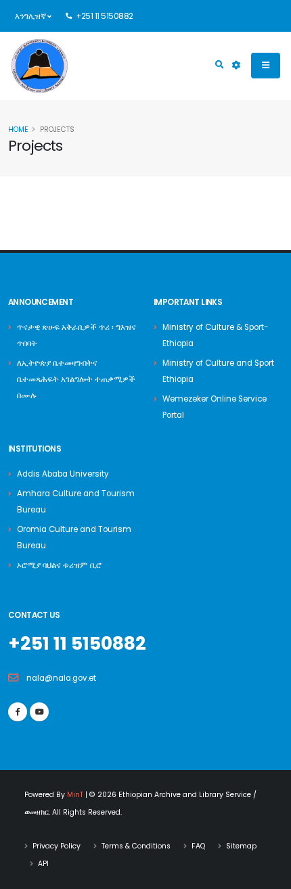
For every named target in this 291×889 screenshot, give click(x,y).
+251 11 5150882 (77, 643)
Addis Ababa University (63, 473)
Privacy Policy (56, 846)
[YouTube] (39, 711)
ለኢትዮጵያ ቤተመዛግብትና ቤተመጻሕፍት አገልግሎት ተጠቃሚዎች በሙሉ (76, 379)
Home (18, 129)
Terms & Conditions (136, 846)
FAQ (198, 846)
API (43, 864)
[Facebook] (17, 711)
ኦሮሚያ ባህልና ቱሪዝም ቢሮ (59, 565)
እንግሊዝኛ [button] (31, 16)
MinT (75, 795)
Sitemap (241, 846)
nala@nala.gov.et (61, 678)
